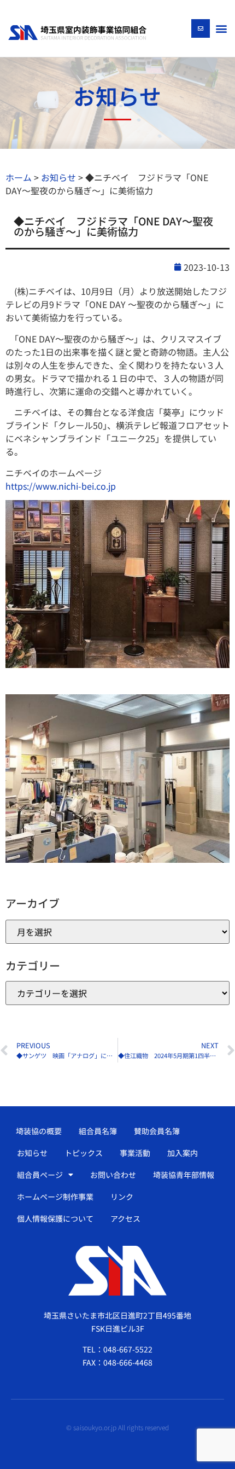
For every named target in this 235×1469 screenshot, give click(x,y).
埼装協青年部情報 (183, 1174)
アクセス (125, 1218)
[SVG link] (77, 32)
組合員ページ (40, 1174)
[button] (221, 28)
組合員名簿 (98, 1130)
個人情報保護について (55, 1218)
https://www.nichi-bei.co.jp (60, 485)
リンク (121, 1196)
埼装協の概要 (39, 1130)
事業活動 (135, 1152)
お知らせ (32, 1152)
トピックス (83, 1152)
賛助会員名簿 (157, 1130)
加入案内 (182, 1152)
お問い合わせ (113, 1174)
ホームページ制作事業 (55, 1196)
